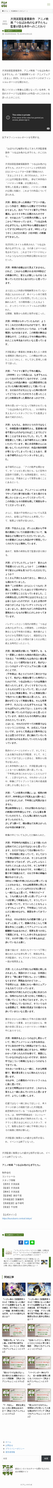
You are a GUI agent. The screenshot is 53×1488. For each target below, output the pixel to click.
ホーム (8, 1442)
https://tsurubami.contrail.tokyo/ (17, 1218)
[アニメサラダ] (4, 4)
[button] (48, 4)
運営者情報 (10, 1452)
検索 (46, 1458)
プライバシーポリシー (14, 1449)
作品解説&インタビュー (13, 31)
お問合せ (9, 1445)
